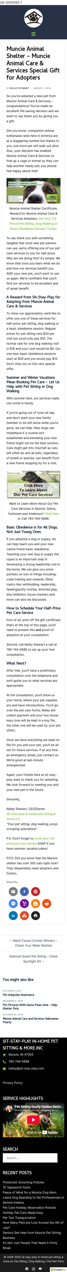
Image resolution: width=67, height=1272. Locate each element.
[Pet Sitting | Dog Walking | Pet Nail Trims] (33, 18)
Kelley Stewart (19, 88)
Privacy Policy (13, 1083)
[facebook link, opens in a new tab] (26, 1268)
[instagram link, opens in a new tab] (33, 1268)
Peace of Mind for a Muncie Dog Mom (30, 1192)
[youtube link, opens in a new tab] (40, 1268)
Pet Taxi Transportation (19, 1218)
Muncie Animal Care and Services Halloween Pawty (30, 1021)
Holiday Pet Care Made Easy (23, 1212)
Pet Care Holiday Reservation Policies (29, 1207)
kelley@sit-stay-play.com (26, 1068)
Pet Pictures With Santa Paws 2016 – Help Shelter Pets (30, 1007)
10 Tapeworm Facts (16, 1187)
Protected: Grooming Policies (23, 1182)
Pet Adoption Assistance (18, 995)
